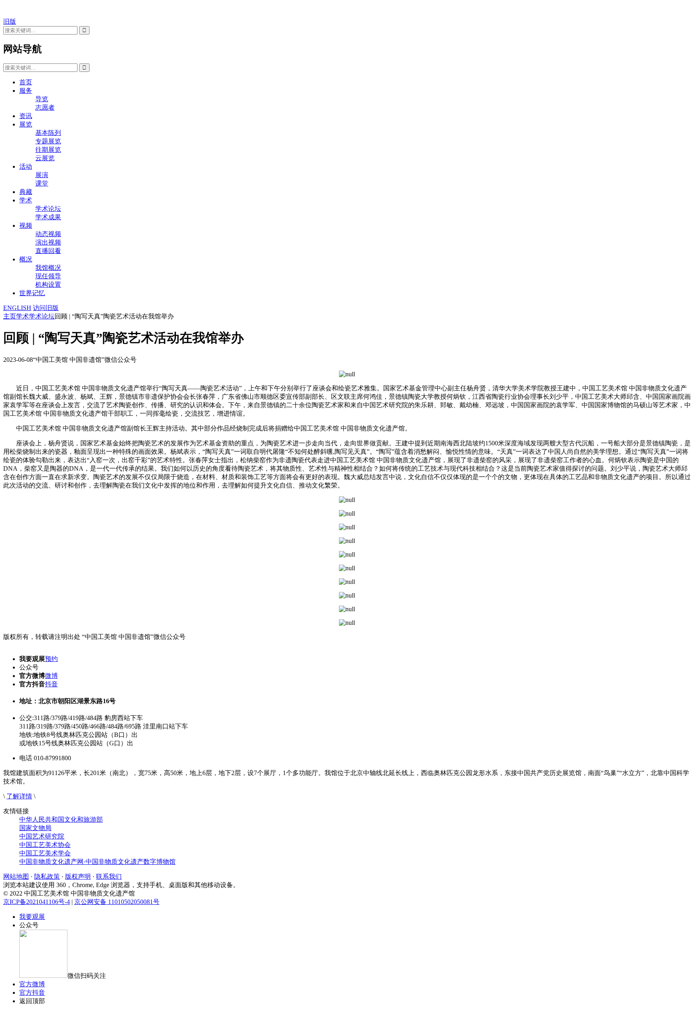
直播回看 (48, 250)
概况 (25, 259)
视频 (25, 225)
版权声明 (78, 876)
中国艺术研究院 (41, 836)
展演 (41, 174)
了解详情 (19, 796)
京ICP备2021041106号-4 (36, 901)
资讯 (25, 115)
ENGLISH (17, 307)
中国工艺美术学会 (45, 853)
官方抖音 (32, 992)
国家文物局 (35, 827)
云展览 (45, 158)
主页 (9, 316)
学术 (25, 200)
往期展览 (48, 149)
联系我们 (109, 876)
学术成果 (48, 217)
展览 (25, 124)
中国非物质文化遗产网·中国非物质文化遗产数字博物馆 (97, 861)
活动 (25, 166)
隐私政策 (47, 876)
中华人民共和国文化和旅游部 (61, 819)
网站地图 (16, 876)
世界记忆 (32, 293)
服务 (25, 90)
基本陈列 (48, 132)
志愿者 (45, 107)
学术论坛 (48, 208)
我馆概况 (48, 267)
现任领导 (48, 276)
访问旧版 (46, 307)
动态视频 (48, 234)
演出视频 (48, 242)
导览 (41, 99)
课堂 (41, 183)
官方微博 (32, 984)
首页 (25, 82)
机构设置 (48, 284)
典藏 (25, 191)
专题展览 (48, 141)
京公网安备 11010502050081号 (116, 901)
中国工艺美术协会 (45, 844)
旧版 (9, 21)
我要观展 (32, 916)
